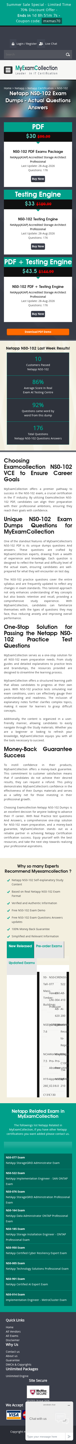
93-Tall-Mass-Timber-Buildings (44, 990)
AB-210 (62, 1082)
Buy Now (38, 179)
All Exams (12, 1336)
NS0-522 (62, 980)
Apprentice (50, 1079)
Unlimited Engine (17, 1376)
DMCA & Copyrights (18, 1364)
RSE (56, 1024)
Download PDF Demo (38, 332)
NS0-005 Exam (15, 1263)
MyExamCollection (36, 70)
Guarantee (13, 1360)
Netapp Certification (40, 88)
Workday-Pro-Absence (50, 1061)
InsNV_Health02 (50, 1024)
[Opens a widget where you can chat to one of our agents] (49, 1422)
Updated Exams (22, 963)
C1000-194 (62, 1066)
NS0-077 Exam (15, 1157)
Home (7, 88)
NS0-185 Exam (15, 1229)
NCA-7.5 (44, 1057)
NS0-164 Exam (15, 1210)
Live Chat (51, 43)
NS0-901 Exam (15, 1279)
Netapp (19, 88)
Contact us (13, 1351)
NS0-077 (50, 980)
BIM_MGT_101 (62, 1054)
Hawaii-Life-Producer (50, 1000)
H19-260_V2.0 (44, 1082)
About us (12, 1356)
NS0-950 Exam (15, 1247)
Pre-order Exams (49, 946)
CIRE (56, 977)
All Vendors (13, 1331)
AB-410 (62, 996)
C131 (44, 1095)
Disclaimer (13, 1340)
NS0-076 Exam (15, 1191)
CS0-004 (56, 996)
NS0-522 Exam (15, 1173)
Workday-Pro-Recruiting (56, 1061)
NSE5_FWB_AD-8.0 (56, 1082)
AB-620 (56, 1012)
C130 (50, 1095)
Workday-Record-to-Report (62, 1035)
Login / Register (27, 43)
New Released (20, 946)
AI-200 (62, 1012)
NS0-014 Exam (15, 1294)
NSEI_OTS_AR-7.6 (44, 1028)
